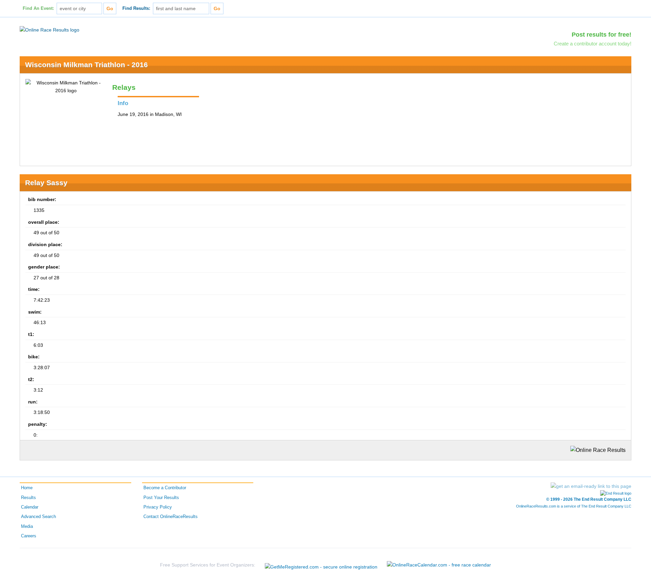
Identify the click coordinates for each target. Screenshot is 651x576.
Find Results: (136, 8)
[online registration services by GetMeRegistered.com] (321, 565)
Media (27, 526)
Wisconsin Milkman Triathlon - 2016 (86, 64)
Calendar (29, 507)
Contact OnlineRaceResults (170, 516)
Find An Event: (38, 8)
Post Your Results (161, 497)
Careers (28, 536)
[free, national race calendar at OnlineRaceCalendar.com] (439, 565)
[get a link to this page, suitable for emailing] (591, 486)
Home (27, 487)
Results (28, 497)
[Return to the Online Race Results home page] (49, 29)
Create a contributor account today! (592, 43)
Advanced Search (38, 516)
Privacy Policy (157, 507)
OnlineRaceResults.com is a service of (573, 506)
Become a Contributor (164, 487)
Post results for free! (601, 34)
